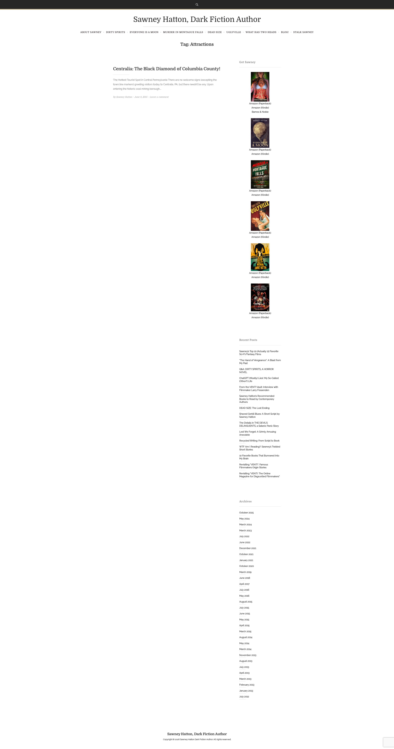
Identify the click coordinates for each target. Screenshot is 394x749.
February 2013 (246, 684)
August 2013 (245, 661)
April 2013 (244, 672)
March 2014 (245, 649)
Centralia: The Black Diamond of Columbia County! (166, 68)
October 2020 (246, 566)
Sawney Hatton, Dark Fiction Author (197, 19)
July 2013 (244, 667)
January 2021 (246, 560)
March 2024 (245, 524)
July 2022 (244, 536)
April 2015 (244, 625)
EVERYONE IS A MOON (144, 32)
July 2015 (244, 607)
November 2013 (247, 655)
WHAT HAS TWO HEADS (261, 32)
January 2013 (246, 690)
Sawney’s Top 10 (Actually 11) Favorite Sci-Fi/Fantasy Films (258, 353)
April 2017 (244, 584)
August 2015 (245, 601)
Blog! (285, 32)
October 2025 (246, 512)
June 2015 (244, 613)
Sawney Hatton (124, 97)
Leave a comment (159, 97)
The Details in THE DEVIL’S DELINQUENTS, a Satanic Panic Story (259, 424)
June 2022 (244, 542)
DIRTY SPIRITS (115, 32)
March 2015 (245, 631)
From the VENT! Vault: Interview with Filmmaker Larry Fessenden (258, 389)
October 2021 (246, 554)
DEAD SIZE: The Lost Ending (254, 408)
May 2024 (244, 518)
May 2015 (244, 619)
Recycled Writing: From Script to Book (259, 440)
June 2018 (244, 578)
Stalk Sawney (303, 32)
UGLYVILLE (233, 32)
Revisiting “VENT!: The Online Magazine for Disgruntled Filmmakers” (259, 475)
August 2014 (245, 637)
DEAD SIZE (215, 32)
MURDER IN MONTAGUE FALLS (183, 32)
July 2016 (244, 589)
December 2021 (247, 548)
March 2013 (245, 679)
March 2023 (245, 530)
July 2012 (244, 696)
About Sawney (90, 32)
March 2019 (245, 572)
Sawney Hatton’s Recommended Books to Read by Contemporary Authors (256, 399)
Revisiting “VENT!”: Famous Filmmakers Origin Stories (253, 466)
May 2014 (244, 643)
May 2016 (244, 595)
